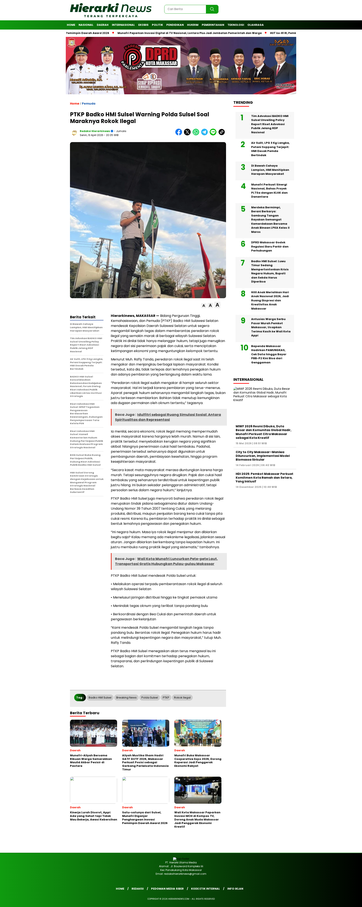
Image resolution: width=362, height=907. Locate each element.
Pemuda (88, 103)
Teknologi (236, 25)
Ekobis (143, 25)
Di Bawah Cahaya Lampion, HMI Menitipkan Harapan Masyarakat (270, 170)
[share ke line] (214, 134)
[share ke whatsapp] (197, 134)
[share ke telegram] (205, 134)
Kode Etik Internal (205, 889)
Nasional (86, 25)
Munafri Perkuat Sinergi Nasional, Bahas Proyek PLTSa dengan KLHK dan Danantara (269, 191)
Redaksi (138, 889)
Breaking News (126, 698)
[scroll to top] (348, 900)
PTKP (166, 698)
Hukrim (192, 25)
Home (71, 25)
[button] (203, 305)
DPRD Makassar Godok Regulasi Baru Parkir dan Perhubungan (269, 246)
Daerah (103, 25)
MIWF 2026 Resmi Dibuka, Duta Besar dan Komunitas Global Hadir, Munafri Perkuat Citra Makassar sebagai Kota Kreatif (263, 432)
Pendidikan (175, 25)
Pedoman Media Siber (167, 889)
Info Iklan (235, 889)
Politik (157, 25)
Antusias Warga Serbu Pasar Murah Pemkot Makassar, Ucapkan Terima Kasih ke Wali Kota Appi (271, 327)
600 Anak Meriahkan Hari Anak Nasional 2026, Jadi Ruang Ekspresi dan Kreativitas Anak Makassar (270, 300)
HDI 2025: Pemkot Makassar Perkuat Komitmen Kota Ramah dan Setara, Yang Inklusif (264, 477)
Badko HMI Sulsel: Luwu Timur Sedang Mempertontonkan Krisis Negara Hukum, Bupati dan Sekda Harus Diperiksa (270, 271)
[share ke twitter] (188, 134)
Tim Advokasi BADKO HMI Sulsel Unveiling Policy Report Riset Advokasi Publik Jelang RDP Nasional (269, 124)
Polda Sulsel (149, 698)
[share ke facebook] (179, 134)
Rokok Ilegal (182, 698)
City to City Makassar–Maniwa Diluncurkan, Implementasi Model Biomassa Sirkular (263, 456)
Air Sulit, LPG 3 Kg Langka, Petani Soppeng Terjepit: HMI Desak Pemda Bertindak (270, 149)
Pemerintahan (213, 25)
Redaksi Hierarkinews (95, 131)
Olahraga (255, 25)
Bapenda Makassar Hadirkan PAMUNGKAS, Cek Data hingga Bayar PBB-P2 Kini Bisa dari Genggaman (268, 354)
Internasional (123, 25)
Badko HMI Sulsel (100, 698)
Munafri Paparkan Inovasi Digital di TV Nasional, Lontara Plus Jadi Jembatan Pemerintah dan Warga (165, 33)
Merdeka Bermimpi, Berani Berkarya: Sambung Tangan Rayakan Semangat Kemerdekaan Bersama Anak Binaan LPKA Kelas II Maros (270, 219)
